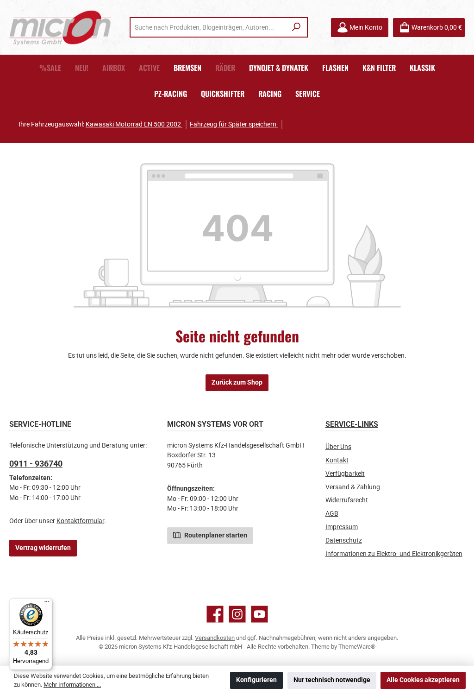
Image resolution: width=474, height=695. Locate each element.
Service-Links (351, 424)
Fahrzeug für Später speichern (234, 124)
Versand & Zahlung (352, 487)
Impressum (341, 527)
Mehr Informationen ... (72, 684)
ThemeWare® (356, 646)
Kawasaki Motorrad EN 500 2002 (134, 124)
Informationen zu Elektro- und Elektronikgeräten (393, 554)
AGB (331, 514)
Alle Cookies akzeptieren (423, 680)
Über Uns (338, 447)
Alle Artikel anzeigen (322, 124)
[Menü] (46, 603)
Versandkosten (215, 637)
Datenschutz (343, 540)
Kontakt (337, 460)
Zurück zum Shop (237, 382)
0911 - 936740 (35, 463)
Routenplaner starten (215, 535)
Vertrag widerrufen (43, 548)
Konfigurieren (256, 680)
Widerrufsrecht (346, 500)
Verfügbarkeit (345, 474)
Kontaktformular (80, 521)
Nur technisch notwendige (331, 680)
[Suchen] (296, 27)
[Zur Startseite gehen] (60, 27)
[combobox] (209, 27)
